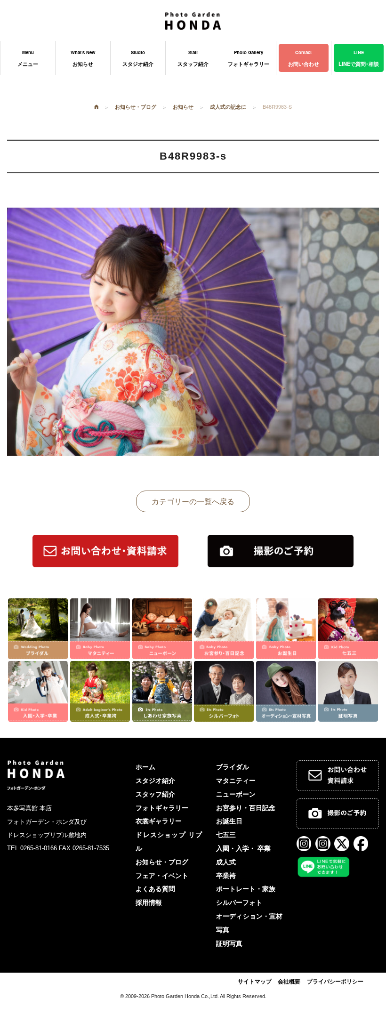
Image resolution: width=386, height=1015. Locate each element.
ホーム (145, 767)
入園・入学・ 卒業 (243, 848)
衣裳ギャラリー (159, 821)
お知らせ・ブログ (162, 862)
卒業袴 (226, 875)
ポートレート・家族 (245, 889)
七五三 (226, 834)
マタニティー (236, 780)
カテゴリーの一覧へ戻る (193, 501)
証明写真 (229, 943)
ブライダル (232, 767)
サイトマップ (255, 981)
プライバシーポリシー (335, 981)
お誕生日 (229, 821)
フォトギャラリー (162, 808)
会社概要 (289, 981)
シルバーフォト (239, 902)
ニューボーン (236, 794)
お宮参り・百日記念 (245, 808)
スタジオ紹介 (155, 780)
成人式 (226, 862)
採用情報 (149, 902)
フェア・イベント (162, 875)
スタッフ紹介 (155, 794)
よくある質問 (155, 889)
